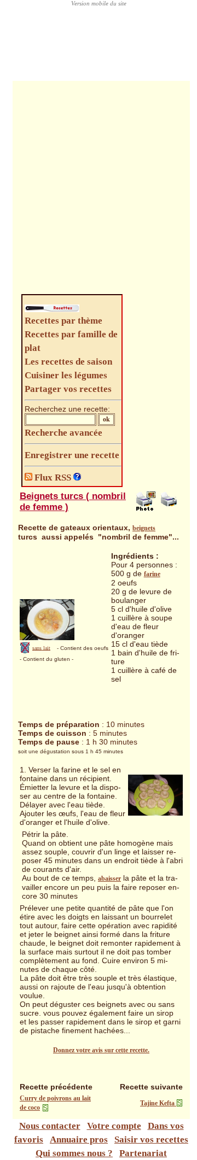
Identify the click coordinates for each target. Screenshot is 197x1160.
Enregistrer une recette (72, 455)
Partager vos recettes (68, 389)
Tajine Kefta (158, 1103)
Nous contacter (49, 1126)
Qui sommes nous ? (74, 1153)
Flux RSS (52, 477)
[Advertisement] (98, 190)
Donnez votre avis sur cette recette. (101, 1050)
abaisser (109, 878)
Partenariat (143, 1153)
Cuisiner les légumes (66, 375)
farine (152, 574)
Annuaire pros (79, 1139)
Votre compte (114, 1126)
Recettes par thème (63, 320)
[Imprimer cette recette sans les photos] (170, 508)
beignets (143, 528)
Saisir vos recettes (151, 1139)
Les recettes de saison (68, 361)
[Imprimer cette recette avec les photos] (145, 508)
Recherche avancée (63, 432)
